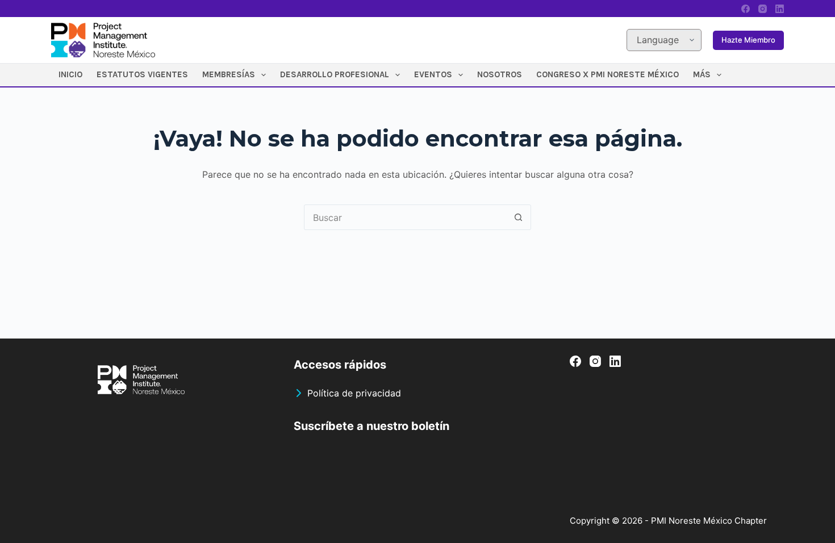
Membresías (228, 74)
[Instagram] (762, 9)
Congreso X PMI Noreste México (607, 74)
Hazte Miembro (748, 39)
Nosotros (499, 74)
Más (702, 74)
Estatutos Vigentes (142, 74)
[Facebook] (745, 9)
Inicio (70, 74)
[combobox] (405, 217)
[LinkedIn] (779, 9)
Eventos (433, 74)
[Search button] (518, 217)
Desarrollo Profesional (334, 74)
